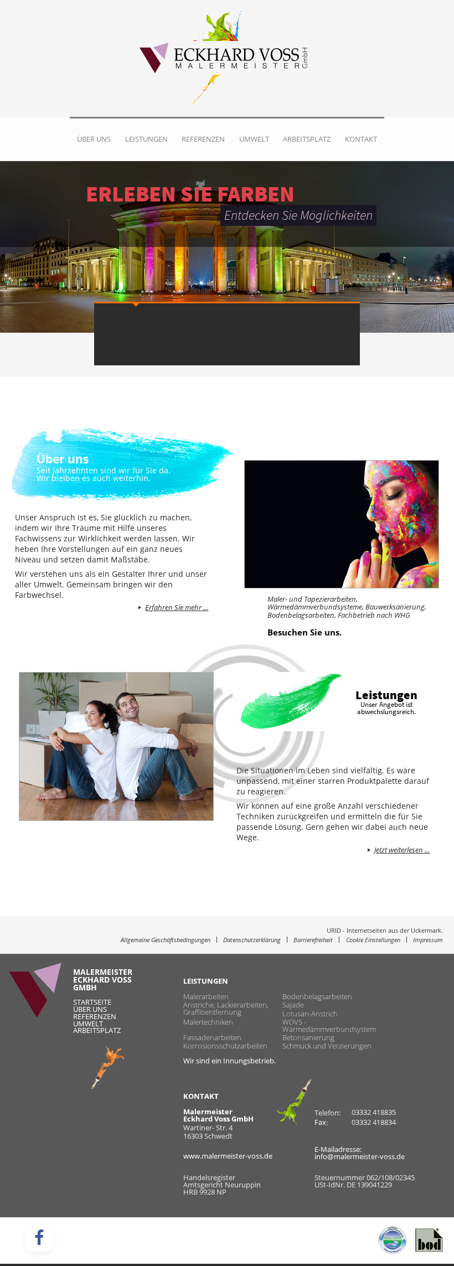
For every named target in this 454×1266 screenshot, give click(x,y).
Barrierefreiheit (313, 940)
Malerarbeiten (206, 997)
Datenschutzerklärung (252, 940)
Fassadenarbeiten (212, 1038)
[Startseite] (218, 58)
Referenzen (203, 139)
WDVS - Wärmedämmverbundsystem (329, 1026)
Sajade (293, 1005)
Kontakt (361, 139)
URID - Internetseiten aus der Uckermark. (385, 930)
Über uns (94, 139)
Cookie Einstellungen (373, 940)
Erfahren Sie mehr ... (176, 608)
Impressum (428, 940)
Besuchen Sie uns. (304, 632)
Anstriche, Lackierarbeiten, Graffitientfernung (226, 1008)
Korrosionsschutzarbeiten (225, 1046)
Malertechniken (208, 1022)
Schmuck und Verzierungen (327, 1046)
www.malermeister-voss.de (227, 1156)
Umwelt (254, 139)
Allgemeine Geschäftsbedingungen (165, 940)
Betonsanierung (308, 1038)
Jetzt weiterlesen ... (402, 850)
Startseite (92, 1002)
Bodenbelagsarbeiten (317, 997)
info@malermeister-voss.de (359, 1156)
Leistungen (146, 139)
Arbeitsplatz (307, 139)
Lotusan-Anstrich (310, 1013)
